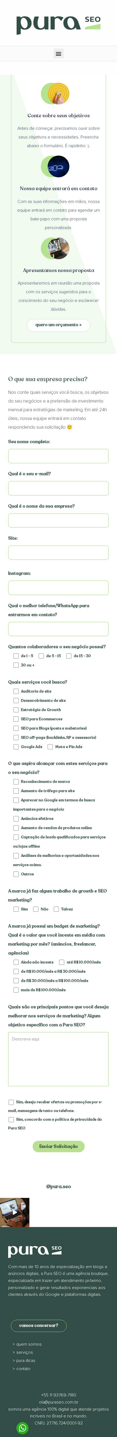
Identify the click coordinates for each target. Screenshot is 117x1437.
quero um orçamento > (58, 325)
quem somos (29, 1344)
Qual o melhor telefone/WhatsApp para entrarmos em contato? (48, 610)
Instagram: (19, 573)
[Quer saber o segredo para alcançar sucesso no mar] (14, 1212)
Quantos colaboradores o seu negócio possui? (57, 647)
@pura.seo (58, 1186)
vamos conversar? (38, 1325)
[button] (58, 53)
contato (23, 1368)
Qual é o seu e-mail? (29, 474)
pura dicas (25, 1360)
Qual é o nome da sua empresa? (41, 506)
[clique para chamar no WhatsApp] (22, 1428)
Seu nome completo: (29, 442)
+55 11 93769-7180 (58, 1395)
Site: (13, 538)
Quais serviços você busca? (37, 682)
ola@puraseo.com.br (58, 1402)
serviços (24, 1352)
